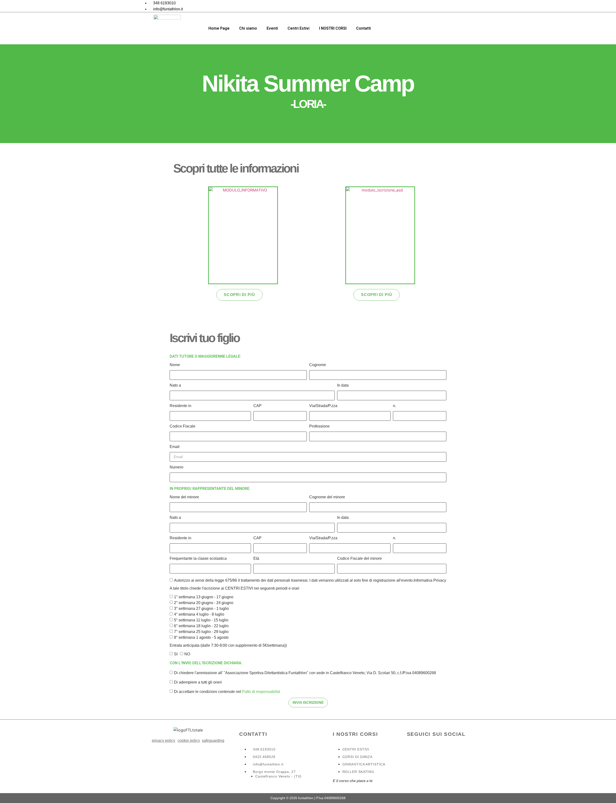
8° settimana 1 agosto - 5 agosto (201, 637)
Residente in (180, 406)
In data (343, 385)
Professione (319, 426)
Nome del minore (184, 497)
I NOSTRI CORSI (332, 28)
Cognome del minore (327, 497)
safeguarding (213, 740)
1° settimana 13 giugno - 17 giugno (203, 597)
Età (256, 558)
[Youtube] (449, 754)
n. (394, 406)
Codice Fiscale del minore (359, 558)
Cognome (317, 365)
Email (175, 447)
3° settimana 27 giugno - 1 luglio (201, 608)
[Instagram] (471, 6)
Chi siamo (248, 28)
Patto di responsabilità (261, 691)
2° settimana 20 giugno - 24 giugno (203, 602)
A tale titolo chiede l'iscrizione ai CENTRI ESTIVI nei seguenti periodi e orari (234, 588)
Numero (176, 467)
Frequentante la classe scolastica (198, 558)
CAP (257, 406)
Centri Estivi (298, 28)
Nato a (175, 385)
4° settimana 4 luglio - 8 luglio (199, 614)
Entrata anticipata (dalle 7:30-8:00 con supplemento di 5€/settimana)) (228, 645)
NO (187, 654)
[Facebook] (461, 6)
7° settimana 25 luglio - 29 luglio (201, 631)
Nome (175, 365)
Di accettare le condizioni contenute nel (227, 691)
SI (176, 654)
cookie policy (189, 740)
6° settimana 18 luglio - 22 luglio (201, 626)
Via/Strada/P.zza (323, 406)
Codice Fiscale (182, 426)
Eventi (272, 28)
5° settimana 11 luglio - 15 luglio (201, 620)
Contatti (363, 28)
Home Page (219, 28)
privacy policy (163, 740)
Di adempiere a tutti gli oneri (198, 682)
